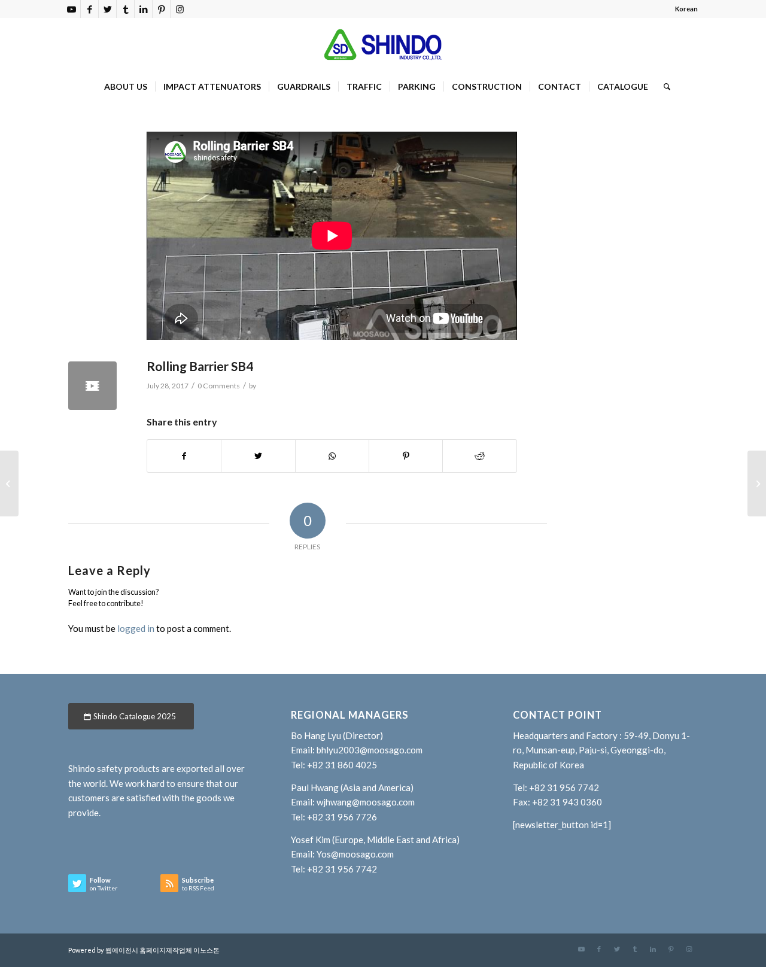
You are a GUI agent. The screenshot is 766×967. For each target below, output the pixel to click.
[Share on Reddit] (479, 456)
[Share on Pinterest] (405, 456)
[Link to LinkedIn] (143, 9)
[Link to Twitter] (107, 9)
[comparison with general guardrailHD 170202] (756, 483)
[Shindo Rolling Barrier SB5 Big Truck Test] (9, 483)
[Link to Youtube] (71, 9)
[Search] (663, 87)
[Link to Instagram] (180, 9)
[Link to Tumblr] (125, 9)
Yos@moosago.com (355, 854)
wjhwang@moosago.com (366, 801)
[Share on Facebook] (184, 456)
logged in (135, 628)
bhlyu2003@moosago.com (369, 749)
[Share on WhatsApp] (332, 456)
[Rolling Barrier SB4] (92, 385)
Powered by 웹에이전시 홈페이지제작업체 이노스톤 (144, 950)
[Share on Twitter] (257, 456)
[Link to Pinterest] (161, 9)
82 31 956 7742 (566, 787)
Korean (686, 9)
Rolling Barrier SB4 (200, 365)
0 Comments (218, 385)
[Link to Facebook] (89, 9)
